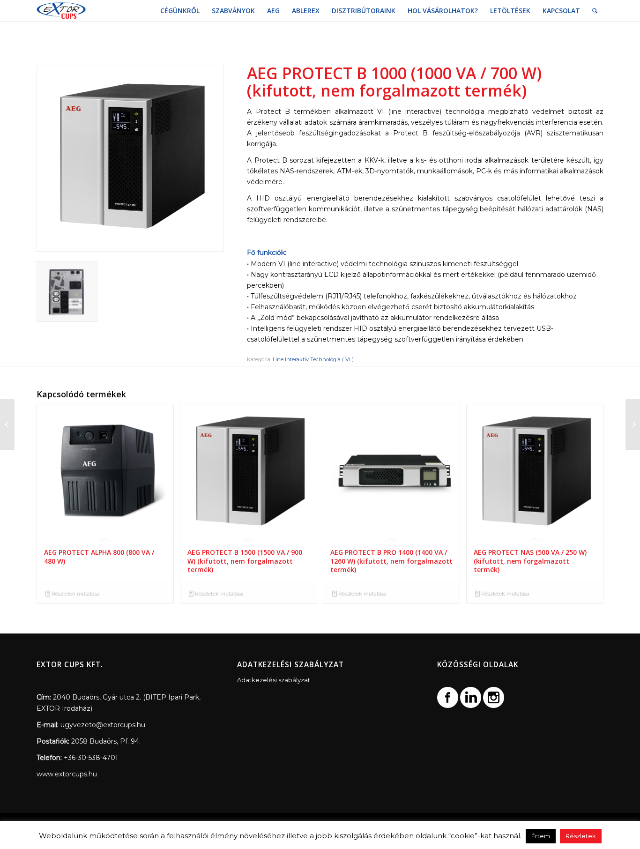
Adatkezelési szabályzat (273, 680)
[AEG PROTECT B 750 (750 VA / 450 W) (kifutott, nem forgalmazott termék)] (7, 424)
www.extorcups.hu (67, 774)
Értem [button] (540, 836)
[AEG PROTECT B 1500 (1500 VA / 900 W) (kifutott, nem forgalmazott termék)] (632, 424)
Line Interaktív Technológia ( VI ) (313, 359)
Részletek (581, 836)
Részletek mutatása (75, 593)
